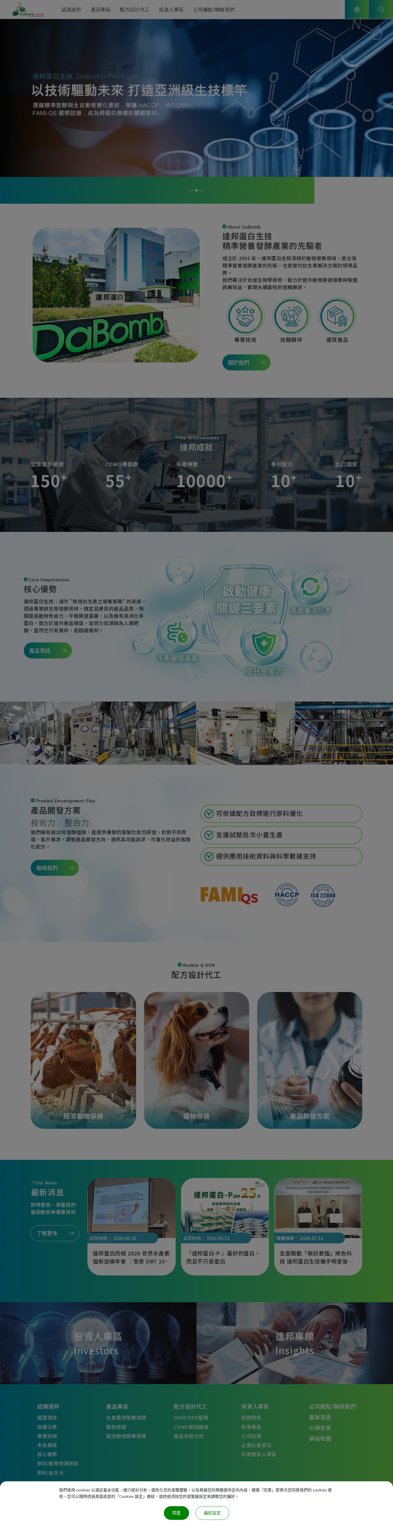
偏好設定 (212, 1513)
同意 (176, 1513)
